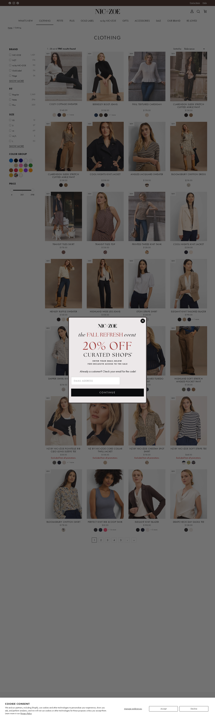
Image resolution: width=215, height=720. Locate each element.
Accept (164, 708)
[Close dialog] (143, 321)
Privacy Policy (26, 713)
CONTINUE (107, 392)
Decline (194, 708)
